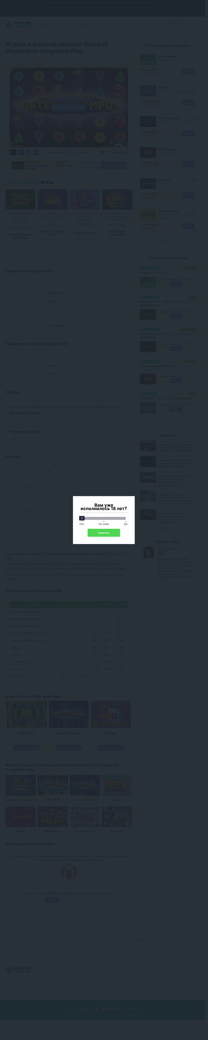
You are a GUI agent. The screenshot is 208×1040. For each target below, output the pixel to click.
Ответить (103, 532)
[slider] (82, 518)
